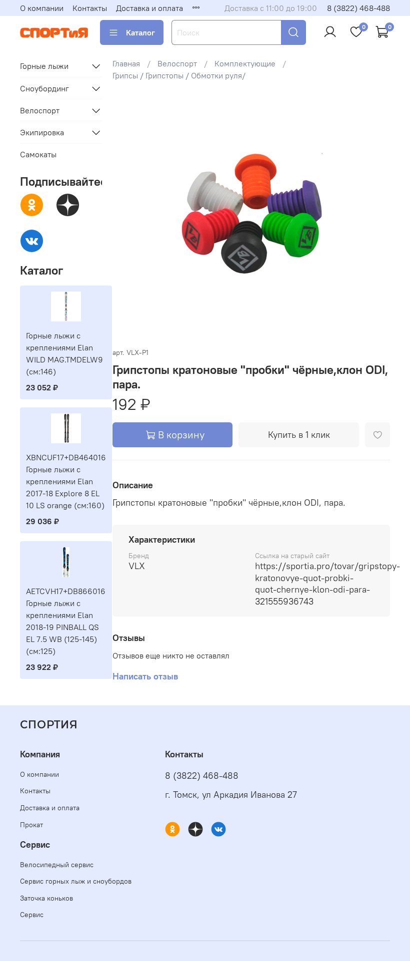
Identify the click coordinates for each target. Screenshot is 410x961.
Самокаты (38, 154)
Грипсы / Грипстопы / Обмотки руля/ (179, 75)
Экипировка (42, 132)
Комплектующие (245, 63)
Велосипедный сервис (57, 864)
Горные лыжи (44, 66)
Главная (126, 63)
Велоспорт (177, 63)
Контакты (89, 8)
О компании (42, 8)
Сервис (32, 914)
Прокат (31, 824)
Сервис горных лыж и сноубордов (76, 881)
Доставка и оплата (149, 8)
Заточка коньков (46, 898)
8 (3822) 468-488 (358, 8)
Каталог (140, 32)
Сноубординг (44, 88)
